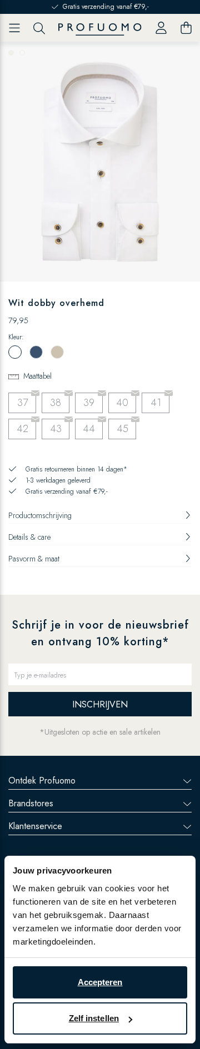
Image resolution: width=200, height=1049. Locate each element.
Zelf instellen (94, 1018)
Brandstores (30, 803)
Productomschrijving (40, 515)
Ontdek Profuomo (42, 780)
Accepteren (100, 982)
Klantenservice (35, 826)
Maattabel (37, 376)
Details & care (29, 537)
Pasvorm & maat (33, 558)
